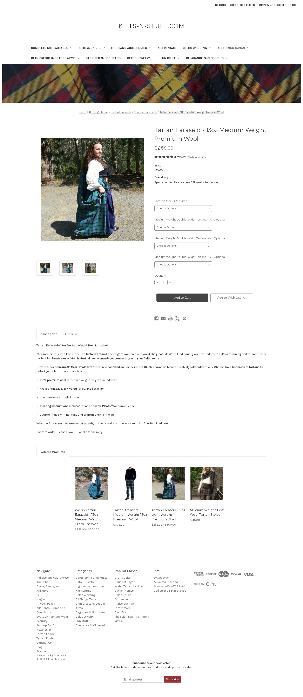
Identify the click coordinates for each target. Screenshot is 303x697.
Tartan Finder (45, 638)
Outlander (121, 599)
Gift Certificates (242, 5)
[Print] (170, 318)
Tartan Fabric (45, 634)
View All (119, 621)
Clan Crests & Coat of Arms (53, 58)
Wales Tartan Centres (129, 586)
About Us (42, 582)
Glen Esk (120, 612)
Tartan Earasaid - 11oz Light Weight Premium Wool (169, 514)
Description (48, 334)
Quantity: (160, 275)
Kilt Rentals (166, 48)
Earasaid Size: (171, 201)
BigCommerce (58, 655)
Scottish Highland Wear (52, 616)
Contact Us (44, 642)
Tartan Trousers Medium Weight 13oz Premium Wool (130, 514)
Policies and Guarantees (52, 577)
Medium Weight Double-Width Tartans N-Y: (189, 256)
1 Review (71, 334)
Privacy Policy (45, 603)
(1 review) (180, 157)
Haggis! (41, 599)
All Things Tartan (231, 48)
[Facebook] (156, 318)
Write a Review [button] (196, 157)
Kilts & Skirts (90, 48)
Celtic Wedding (195, 48)
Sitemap (42, 651)
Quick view (88, 479)
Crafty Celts (123, 577)
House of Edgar (125, 582)
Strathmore (122, 608)
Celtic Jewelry (138, 58)
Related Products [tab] (52, 452)
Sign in (264, 5)
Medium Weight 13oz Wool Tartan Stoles (207, 512)
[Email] (163, 318)
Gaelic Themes (124, 590)
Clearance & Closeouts (205, 58)
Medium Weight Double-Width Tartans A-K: (189, 219)
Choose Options (92, 487)
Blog (39, 647)
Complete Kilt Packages (49, 48)
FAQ (39, 595)
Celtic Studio (123, 595)
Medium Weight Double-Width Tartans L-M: (189, 238)
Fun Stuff (168, 58)
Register (280, 5)
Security (41, 621)
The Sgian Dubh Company (132, 616)
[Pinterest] (184, 318)
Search (220, 5)
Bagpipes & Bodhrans (103, 58)
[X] (177, 318)
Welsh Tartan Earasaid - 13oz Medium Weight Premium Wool (88, 517)
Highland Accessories (129, 48)
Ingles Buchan (124, 603)
